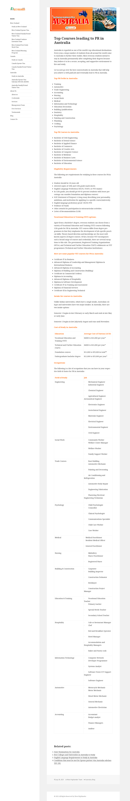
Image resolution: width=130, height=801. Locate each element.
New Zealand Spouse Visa (20, 30)
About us (15, 94)
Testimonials (16, 112)
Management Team (18, 105)
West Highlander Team (74, 780)
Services (14, 102)
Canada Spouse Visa (18, 63)
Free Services (16, 109)
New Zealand (14, 23)
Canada (12, 56)
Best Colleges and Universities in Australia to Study (74, 755)
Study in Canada (17, 60)
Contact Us (13, 119)
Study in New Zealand (19, 27)
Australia (13, 73)
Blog (11, 116)
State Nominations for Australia (67, 752)
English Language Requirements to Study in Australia (75, 757)
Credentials (15, 98)
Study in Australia (18, 76)
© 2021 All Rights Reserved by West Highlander (70, 796)
